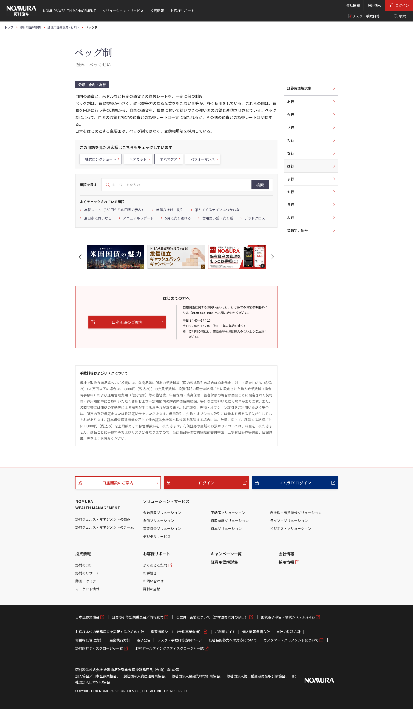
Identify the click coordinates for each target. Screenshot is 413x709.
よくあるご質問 (155, 565)
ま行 (290, 178)
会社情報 (353, 5)
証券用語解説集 (299, 88)
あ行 (290, 101)
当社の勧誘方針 (288, 631)
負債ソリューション (158, 520)
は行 (290, 166)
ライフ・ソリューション (289, 520)
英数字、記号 (297, 230)
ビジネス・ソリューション (290, 528)
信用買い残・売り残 (217, 218)
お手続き (150, 572)
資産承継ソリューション (230, 520)
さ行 (290, 127)
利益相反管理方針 (89, 640)
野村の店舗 (151, 588)
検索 (260, 184)
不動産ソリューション (228, 512)
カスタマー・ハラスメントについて (291, 640)
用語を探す (88, 184)
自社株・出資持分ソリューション (296, 512)
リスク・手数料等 (366, 15)
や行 (290, 191)
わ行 (290, 217)
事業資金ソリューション (162, 528)
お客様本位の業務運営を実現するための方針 (109, 631)
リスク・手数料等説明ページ (179, 640)
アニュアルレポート (138, 218)
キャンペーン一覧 (226, 553)
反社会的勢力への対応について (233, 640)
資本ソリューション (226, 528)
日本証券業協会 (87, 617)
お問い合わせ (153, 580)
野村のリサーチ (87, 572)
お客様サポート (156, 553)
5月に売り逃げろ (178, 218)
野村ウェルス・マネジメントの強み (102, 519)
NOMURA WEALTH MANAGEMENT (97, 504)
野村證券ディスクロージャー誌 (99, 648)
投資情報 (83, 553)
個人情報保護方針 (256, 631)
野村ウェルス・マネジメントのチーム (104, 527)
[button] (81, 257)
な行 (290, 153)
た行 (290, 140)
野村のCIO (83, 565)
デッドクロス (254, 218)
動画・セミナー (87, 580)
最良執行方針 (119, 640)
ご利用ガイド (225, 631)
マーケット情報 (87, 588)
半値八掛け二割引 (170, 209)
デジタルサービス (157, 536)
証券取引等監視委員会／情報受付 (137, 617)
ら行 (290, 204)
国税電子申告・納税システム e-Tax (288, 617)
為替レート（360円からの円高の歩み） (114, 209)
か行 (290, 114)
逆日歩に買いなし (98, 218)
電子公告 (144, 640)
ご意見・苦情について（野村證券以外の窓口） (212, 617)
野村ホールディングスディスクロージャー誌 (170, 648)
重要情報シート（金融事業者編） (176, 631)
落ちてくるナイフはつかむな (217, 209)
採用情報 (374, 5)
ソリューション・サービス (166, 501)
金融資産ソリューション (162, 512)
